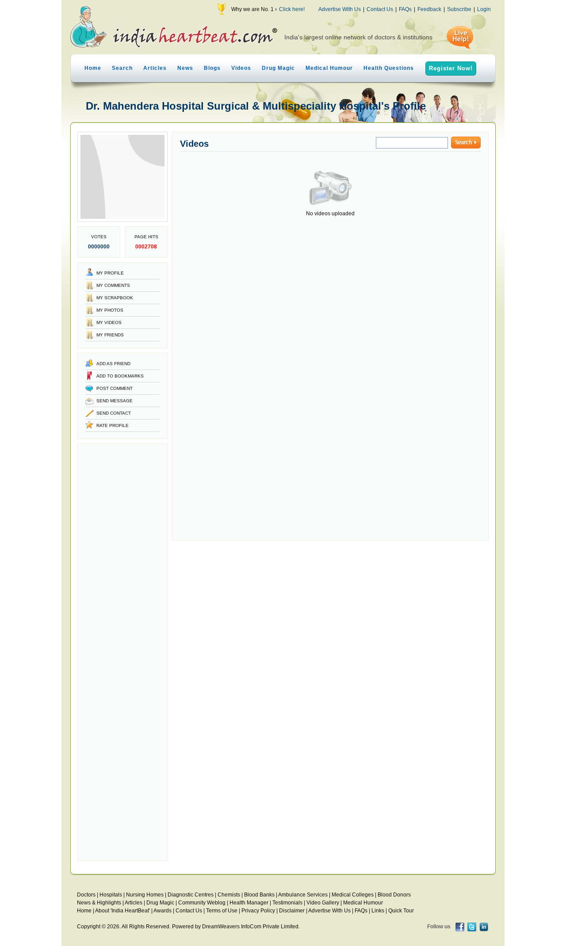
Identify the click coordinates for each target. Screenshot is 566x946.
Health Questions (388, 68)
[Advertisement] (122, 652)
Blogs (212, 68)
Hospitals (110, 895)
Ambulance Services (303, 895)
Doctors (86, 895)
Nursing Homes (145, 895)
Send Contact (113, 413)
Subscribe (459, 9)
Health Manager (248, 903)
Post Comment (114, 388)
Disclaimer (292, 911)
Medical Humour (329, 68)
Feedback (429, 9)
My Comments (113, 285)
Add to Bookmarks (120, 376)
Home (92, 68)
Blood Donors (394, 895)
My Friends (110, 334)
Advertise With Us (339, 9)
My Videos (109, 322)
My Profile (110, 273)
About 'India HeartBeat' (122, 911)
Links (377, 911)
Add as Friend (113, 363)
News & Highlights (99, 903)
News (185, 68)
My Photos (109, 310)
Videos (241, 68)
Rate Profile (112, 425)
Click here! (292, 9)
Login (484, 9)
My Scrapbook (114, 297)
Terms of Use (221, 911)
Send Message (114, 400)
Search (122, 68)
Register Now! (451, 68)
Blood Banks (259, 895)
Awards (162, 911)
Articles (155, 68)
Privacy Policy (258, 911)
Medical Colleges (353, 895)
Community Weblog (202, 903)
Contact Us (380, 9)
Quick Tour (401, 911)
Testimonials (287, 903)
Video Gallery (322, 903)
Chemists (229, 895)
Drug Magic (278, 68)
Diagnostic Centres (191, 895)
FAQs (405, 9)
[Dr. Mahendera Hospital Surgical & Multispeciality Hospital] (122, 220)
